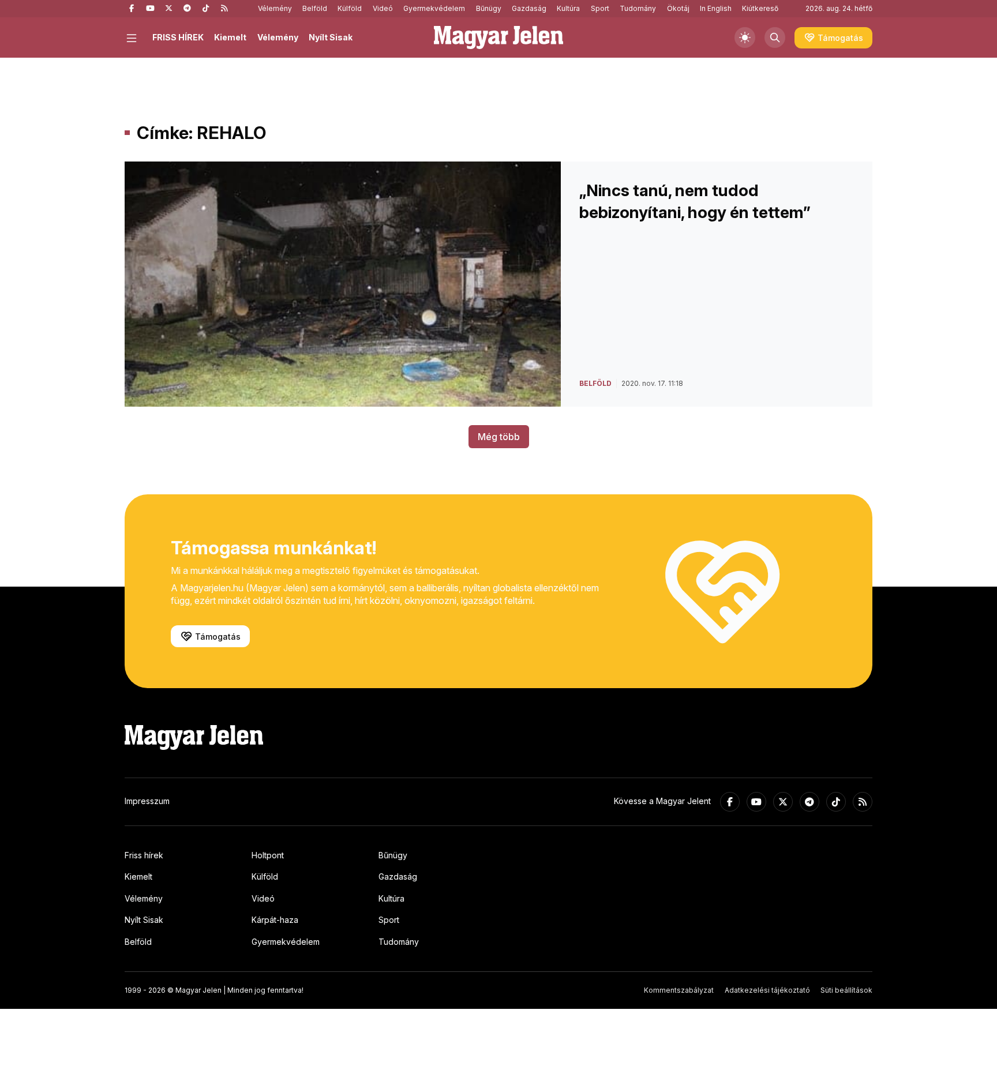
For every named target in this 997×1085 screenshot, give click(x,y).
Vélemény (275, 8)
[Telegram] (187, 9)
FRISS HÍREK (178, 37)
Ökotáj (678, 8)
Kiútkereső (760, 8)
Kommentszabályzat (679, 990)
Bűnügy (488, 8)
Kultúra (568, 8)
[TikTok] (205, 9)
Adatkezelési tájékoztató (767, 990)
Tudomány (638, 8)
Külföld (350, 8)
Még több (499, 436)
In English (716, 8)
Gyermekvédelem (434, 8)
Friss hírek (144, 855)
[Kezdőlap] (498, 37)
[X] (168, 9)
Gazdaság (529, 8)
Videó (383, 8)
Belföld (314, 8)
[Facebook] (131, 9)
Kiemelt (230, 37)
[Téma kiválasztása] (744, 37)
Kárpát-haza (275, 920)
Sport (600, 8)
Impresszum (147, 801)
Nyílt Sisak (331, 37)
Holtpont (268, 855)
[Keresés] (774, 37)
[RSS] (224, 9)
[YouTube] (150, 9)
